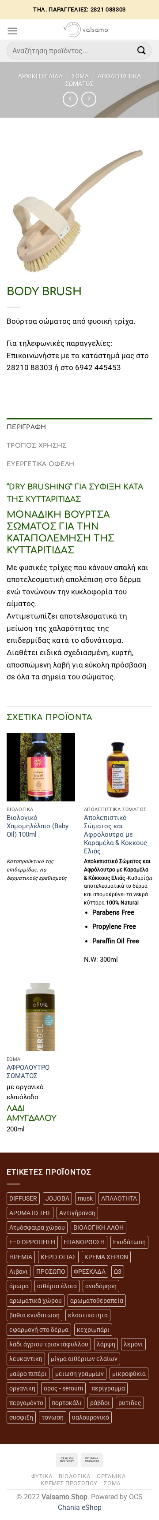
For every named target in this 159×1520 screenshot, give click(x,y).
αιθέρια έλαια (57, 1286)
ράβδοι (100, 1402)
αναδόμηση (101, 1286)
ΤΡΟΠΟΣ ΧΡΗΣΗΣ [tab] (37, 445)
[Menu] (12, 30)
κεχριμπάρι (93, 1329)
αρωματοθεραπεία (96, 1300)
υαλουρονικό (90, 1417)
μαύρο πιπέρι (28, 1373)
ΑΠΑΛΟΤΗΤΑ (119, 1198)
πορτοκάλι (67, 1402)
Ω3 (117, 1271)
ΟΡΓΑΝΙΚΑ (111, 1476)
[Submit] (142, 50)
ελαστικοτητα (88, 1315)
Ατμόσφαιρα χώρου (37, 1227)
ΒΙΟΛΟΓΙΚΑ (75, 1476)
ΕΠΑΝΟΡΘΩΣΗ (84, 1242)
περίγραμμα (108, 1388)
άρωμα (19, 1286)
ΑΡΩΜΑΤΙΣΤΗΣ (30, 1212)
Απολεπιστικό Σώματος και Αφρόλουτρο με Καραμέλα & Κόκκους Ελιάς (115, 834)
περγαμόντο (26, 1402)
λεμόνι (133, 1344)
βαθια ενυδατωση (34, 1315)
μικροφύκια (129, 1373)
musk (85, 1198)
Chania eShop (80, 1508)
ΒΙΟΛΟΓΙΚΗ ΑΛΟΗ (98, 1227)
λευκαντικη (25, 1358)
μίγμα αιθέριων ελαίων (84, 1358)
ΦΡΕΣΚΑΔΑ (90, 1271)
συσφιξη (21, 1417)
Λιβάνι (18, 1271)
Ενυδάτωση (129, 1242)
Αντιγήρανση (77, 1212)
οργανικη (22, 1388)
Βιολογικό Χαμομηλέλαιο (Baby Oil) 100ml (37, 826)
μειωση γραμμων (79, 1373)
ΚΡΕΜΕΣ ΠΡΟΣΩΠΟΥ (69, 1483)
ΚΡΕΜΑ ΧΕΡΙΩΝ (106, 1256)
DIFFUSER (23, 1198)
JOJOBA (57, 1198)
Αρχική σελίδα (40, 76)
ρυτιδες (129, 1402)
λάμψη (106, 1344)
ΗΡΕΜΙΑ (20, 1256)
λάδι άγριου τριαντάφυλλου (48, 1344)
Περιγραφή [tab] (26, 427)
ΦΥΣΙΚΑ (42, 1476)
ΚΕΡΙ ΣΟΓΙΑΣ (58, 1256)
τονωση (53, 1417)
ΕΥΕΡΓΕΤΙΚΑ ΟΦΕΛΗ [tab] (40, 464)
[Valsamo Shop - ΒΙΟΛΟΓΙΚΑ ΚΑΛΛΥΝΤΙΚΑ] (85, 29)
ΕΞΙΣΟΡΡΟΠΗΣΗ (32, 1242)
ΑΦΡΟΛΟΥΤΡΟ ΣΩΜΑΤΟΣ (28, 1072)
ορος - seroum (63, 1388)
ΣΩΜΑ (80, 76)
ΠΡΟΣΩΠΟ (50, 1271)
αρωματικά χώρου (35, 1300)
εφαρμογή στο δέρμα (38, 1329)
